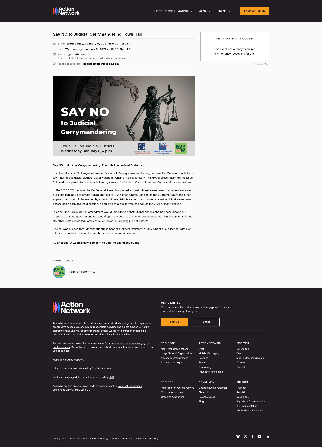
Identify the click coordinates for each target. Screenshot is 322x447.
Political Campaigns (171, 362)
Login (206, 321)
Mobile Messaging (209, 353)
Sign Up (174, 321)
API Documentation (246, 406)
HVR (111, 377)
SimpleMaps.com (101, 368)
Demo (239, 353)
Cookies (115, 438)
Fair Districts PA (82, 272)
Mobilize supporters (172, 392)
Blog (201, 401)
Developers (243, 396)
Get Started (242, 348)
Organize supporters (172, 396)
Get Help (241, 392)
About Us (204, 392)
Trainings (241, 387)
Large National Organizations (177, 353)
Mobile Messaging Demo (250, 357)
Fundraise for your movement (177, 387)
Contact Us (242, 367)
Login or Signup (254, 11)
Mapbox (78, 359)
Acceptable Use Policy (147, 438)
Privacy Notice (60, 438)
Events (202, 362)
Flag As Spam (262, 64)
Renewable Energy (99, 438)
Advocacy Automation (211, 371)
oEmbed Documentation (249, 410)
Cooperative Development (213, 387)
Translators (127, 438)
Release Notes (207, 396)
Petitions (203, 357)
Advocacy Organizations (174, 357)
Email (201, 348)
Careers (240, 362)
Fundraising (205, 367)
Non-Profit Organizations (174, 348)
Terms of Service (78, 438)
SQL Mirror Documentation (250, 401)
